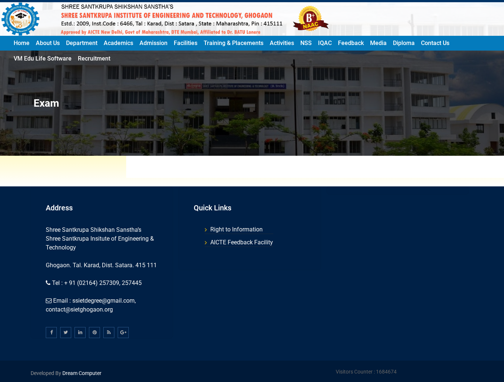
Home (22, 43)
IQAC (325, 43)
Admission (153, 43)
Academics (118, 43)
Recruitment (94, 58)
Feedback (351, 43)
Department (81, 43)
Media (378, 43)
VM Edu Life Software (43, 58)
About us (48, 43)
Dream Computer (81, 373)
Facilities (185, 43)
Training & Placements (233, 43)
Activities (282, 43)
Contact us (435, 43)
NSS (306, 43)
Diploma (404, 43)
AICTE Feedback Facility (241, 242)
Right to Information (236, 229)
